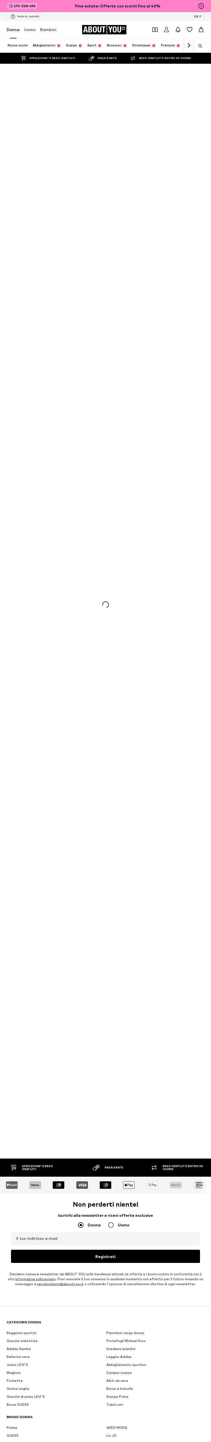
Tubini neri (114, 1404)
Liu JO (111, 1435)
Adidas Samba (19, 1349)
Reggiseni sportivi (21, 1333)
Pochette (15, 1381)
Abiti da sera (117, 1381)
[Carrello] (201, 29)
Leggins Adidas (119, 1357)
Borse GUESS (18, 1404)
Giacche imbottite (22, 1341)
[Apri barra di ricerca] (198, 45)
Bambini (48, 29)
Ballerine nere (18, 1357)
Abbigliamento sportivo (126, 1365)
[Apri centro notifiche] (178, 29)
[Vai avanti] (188, 45)
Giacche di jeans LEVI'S (26, 1396)
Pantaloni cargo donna (125, 1333)
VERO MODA (116, 1428)
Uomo (30, 29)
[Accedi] (166, 29)
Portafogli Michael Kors (126, 1341)
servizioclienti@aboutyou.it (60, 1284)
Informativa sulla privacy (35, 1279)
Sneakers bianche (120, 1349)
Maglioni (14, 1373)
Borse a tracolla (119, 1389)
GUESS (12, 1435)
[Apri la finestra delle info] (201, 6)
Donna (13, 29)
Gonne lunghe (18, 1389)
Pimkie (12, 1428)
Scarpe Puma (117, 1396)
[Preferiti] (189, 29)
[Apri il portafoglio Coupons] (155, 29)
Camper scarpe (119, 1373)
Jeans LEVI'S (17, 1365)
